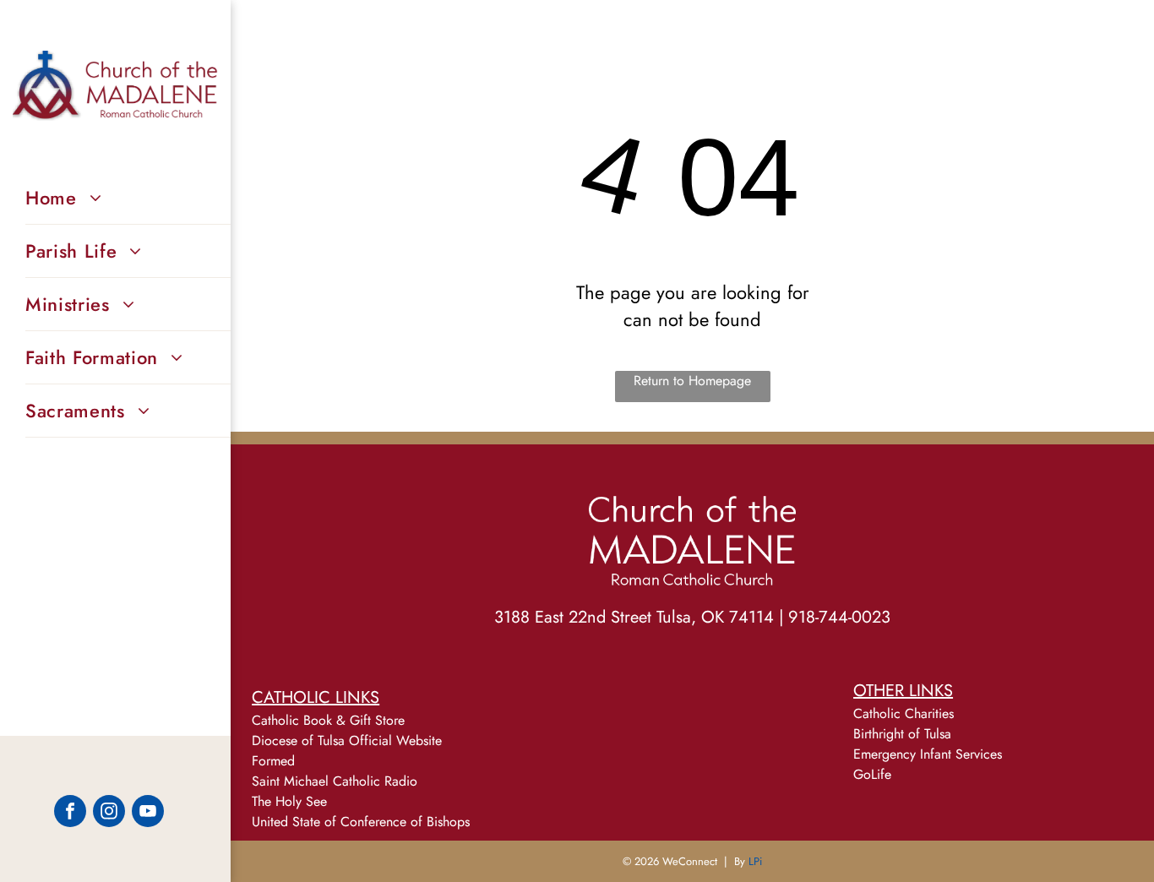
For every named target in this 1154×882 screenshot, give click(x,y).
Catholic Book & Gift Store (328, 720)
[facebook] (70, 813)
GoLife (872, 774)
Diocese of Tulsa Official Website (347, 740)
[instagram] (109, 813)
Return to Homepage (692, 380)
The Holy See (289, 801)
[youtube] (148, 813)
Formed (273, 760)
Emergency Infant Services (927, 754)
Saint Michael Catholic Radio (334, 781)
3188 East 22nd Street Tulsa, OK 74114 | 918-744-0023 (692, 617)
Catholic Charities (903, 713)
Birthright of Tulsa (902, 733)
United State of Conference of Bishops (361, 821)
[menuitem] (128, 198)
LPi (755, 861)
